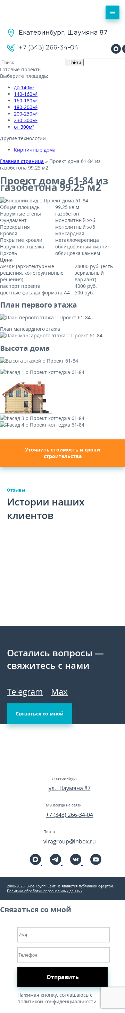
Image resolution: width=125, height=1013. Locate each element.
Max (59, 691)
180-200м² (26, 107)
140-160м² (26, 94)
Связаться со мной (40, 713)
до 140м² (24, 87)
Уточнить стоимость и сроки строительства (62, 452)
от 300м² (24, 127)
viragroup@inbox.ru (69, 841)
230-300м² (26, 120)
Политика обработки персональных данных (44, 890)
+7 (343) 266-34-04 (69, 815)
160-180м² (26, 100)
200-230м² (26, 113)
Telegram (25, 691)
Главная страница (22, 161)
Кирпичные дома (35, 149)
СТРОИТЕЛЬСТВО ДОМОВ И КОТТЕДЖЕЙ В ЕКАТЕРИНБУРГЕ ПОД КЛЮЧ (27, 12)
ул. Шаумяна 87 (70, 788)
